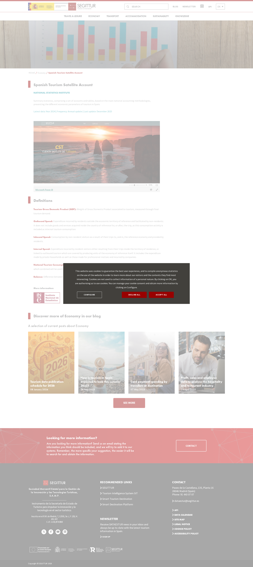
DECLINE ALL (134, 295)
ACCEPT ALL (161, 295)
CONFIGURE (89, 295)
